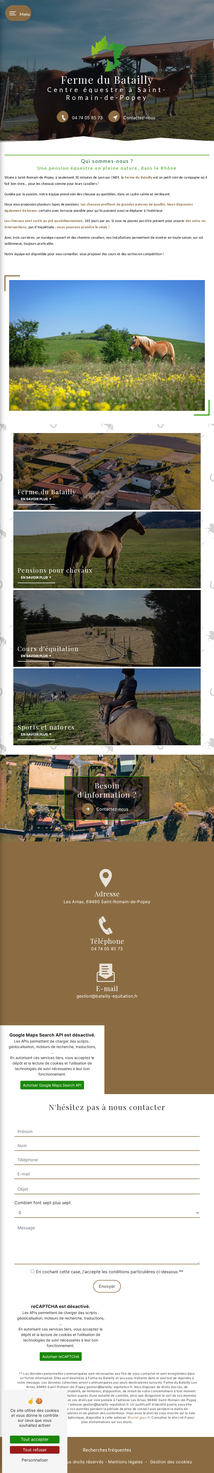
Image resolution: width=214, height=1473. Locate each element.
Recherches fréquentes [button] (107, 1450)
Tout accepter (35, 1439)
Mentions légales (125, 1461)
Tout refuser (35, 1449)
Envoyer (107, 1286)
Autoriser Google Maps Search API (52, 1085)
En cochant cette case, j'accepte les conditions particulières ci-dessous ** (109, 1271)
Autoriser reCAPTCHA (60, 1356)
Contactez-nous (139, 117)
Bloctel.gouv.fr (139, 1417)
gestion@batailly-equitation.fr (107, 996)
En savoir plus (35, 499)
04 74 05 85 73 (87, 117)
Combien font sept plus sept (42, 1202)
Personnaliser (35, 1460)
